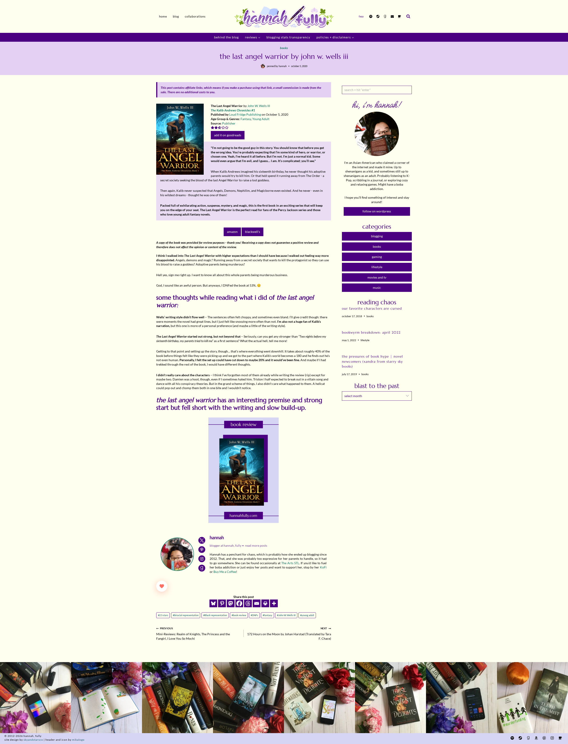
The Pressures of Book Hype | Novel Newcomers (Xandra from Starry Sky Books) (372, 361)
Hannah (283, 66)
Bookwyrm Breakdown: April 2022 (371, 332)
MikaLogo (78, 739)
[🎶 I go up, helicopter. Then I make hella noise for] (35, 697)
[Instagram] (552, 738)
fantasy (267, 615)
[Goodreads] (385, 16)
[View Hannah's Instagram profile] (201, 558)
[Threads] (248, 603)
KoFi (323, 567)
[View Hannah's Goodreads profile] (201, 568)
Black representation (215, 615)
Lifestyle (365, 340)
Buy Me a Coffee (224, 572)
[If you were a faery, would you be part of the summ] (177, 697)
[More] (274, 603)
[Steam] (378, 16)
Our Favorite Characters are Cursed (372, 308)
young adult (307, 615)
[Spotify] (371, 16)
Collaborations (195, 16)
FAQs (361, 16)
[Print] (265, 603)
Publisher (228, 123)
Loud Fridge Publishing (245, 114)
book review (239, 615)
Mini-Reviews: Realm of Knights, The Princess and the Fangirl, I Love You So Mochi (193, 633)
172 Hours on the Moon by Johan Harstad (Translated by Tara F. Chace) (289, 633)
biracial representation (186, 615)
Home (163, 16)
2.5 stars (163, 615)
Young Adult (260, 119)
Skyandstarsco (33, 739)
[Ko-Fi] (399, 16)
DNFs (254, 615)
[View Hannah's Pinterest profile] (201, 549)
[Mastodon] (231, 603)
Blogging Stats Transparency (288, 37)
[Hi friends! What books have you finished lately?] (319, 697)
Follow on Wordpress (377, 211)
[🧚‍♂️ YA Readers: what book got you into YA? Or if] (248, 697)
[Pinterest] (222, 603)
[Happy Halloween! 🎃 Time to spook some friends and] (532, 697)
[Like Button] (161, 586)
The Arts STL (290, 563)
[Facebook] (239, 603)
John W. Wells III (258, 106)
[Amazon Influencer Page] (536, 738)
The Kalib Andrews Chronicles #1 (233, 110)
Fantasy (246, 119)
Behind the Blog (226, 37)
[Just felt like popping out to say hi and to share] (106, 697)
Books (284, 48)
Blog (176, 16)
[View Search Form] (408, 16)
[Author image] (263, 66)
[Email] (392, 16)
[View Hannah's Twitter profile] (201, 540)
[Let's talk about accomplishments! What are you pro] (461, 697)
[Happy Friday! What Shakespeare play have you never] (390, 697)
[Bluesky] (213, 603)
